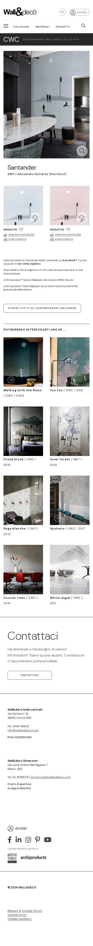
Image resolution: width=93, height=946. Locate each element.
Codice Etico (17, 915)
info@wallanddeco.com (23, 730)
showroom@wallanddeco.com (50, 777)
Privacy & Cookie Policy (25, 911)
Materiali (43, 26)
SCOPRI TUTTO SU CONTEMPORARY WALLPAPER (42, 308)
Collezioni (21, 26)
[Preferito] (21, 229)
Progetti (63, 26)
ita (62, 12)
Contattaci (30, 675)
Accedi (82, 12)
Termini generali (20, 919)
